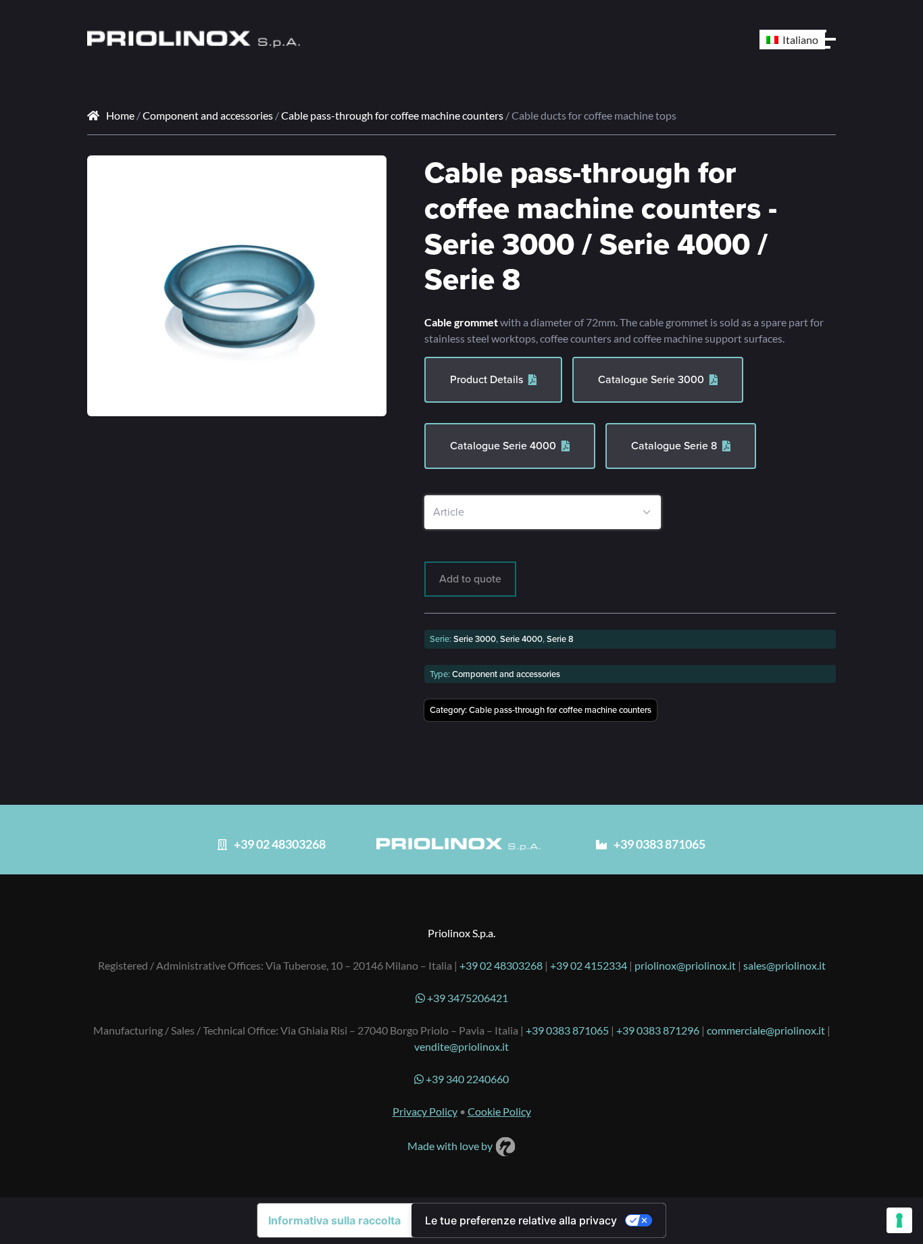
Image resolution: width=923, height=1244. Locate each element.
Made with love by (451, 1145)
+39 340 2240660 (466, 1078)
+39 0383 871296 (657, 1030)
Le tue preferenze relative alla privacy (521, 1220)
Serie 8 (560, 638)
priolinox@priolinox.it (685, 965)
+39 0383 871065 (567, 1030)
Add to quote (470, 579)
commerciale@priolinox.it (766, 1030)
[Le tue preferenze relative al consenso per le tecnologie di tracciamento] (899, 1220)
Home (120, 115)
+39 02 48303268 (501, 965)
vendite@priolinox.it (461, 1046)
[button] (366, 175)
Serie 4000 (521, 638)
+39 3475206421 (466, 997)
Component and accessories (208, 115)
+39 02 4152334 (588, 965)
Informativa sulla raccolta (334, 1220)
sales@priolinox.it (784, 965)
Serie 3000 (474, 638)
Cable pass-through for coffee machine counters (392, 115)
